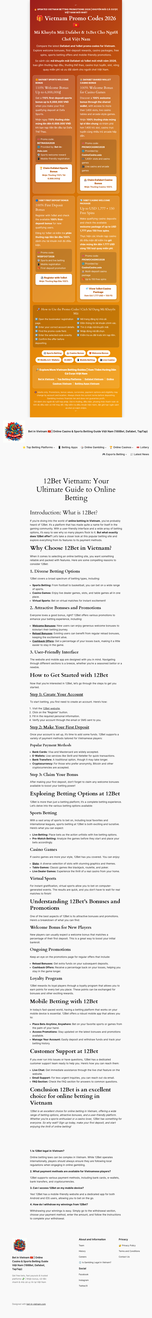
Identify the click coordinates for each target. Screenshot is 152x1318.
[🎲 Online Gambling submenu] (105, 447)
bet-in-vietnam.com (36, 1304)
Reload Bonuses (42, 633)
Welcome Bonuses (43, 625)
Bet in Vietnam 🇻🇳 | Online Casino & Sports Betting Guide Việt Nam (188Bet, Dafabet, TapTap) (88, 431)
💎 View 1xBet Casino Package (98, 292)
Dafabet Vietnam (94, 379)
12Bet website (51, 708)
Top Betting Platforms (69, 379)
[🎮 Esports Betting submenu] (126, 454)
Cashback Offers (43, 641)
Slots (35, 863)
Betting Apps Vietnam (87, 383)
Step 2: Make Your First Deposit (59, 727)
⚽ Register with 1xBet (53, 279)
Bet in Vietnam (46, 379)
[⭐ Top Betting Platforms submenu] (54, 447)
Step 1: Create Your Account (56, 694)
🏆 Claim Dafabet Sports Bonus (54, 173)
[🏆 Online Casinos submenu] (132, 447)
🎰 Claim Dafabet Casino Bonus (98, 183)
